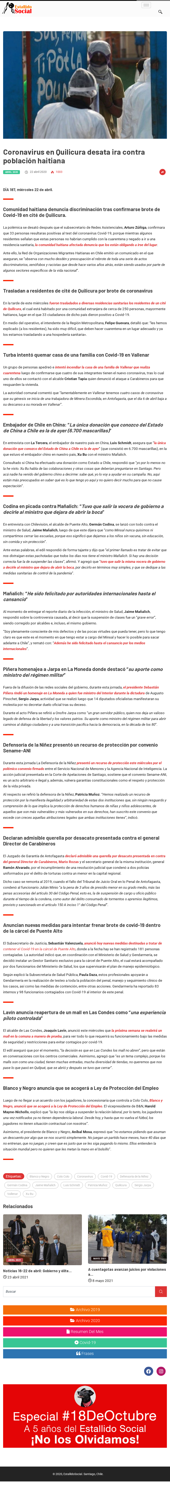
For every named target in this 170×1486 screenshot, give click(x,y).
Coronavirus (85, 1176)
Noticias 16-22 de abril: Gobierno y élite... (37, 1270)
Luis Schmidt (71, 1185)
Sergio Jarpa (143, 1185)
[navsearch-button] (160, 6)
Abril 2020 (11, 172)
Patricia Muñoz (97, 1185)
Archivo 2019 (87, 1309)
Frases (87, 1353)
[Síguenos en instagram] (161, 1371)
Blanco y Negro (39, 1176)
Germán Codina (17, 1185)
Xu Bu (29, 1193)
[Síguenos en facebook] (149, 1371)
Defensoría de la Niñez (134, 1176)
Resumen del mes (86, 1331)
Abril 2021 (14, 1260)
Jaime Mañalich (45, 1185)
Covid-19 (106, 1176)
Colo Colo (63, 1176)
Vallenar (12, 1193)
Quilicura (121, 1185)
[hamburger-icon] (146, 5)
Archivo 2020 (87, 1320)
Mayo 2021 (99, 1258)
